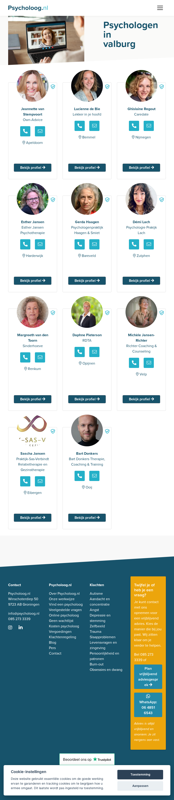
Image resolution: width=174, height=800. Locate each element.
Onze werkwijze (62, 599)
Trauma (95, 631)
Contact (55, 653)
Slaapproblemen (103, 637)
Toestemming (140, 774)
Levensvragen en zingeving (103, 645)
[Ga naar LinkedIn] (23, 628)
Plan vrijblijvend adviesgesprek (148, 676)
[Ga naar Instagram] (13, 628)
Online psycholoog (64, 615)
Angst (94, 609)
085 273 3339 (19, 618)
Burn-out (97, 664)
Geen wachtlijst (61, 620)
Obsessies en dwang (106, 669)
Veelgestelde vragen (65, 609)
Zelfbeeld (97, 626)
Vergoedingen (60, 631)
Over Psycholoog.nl (64, 593)
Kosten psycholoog (64, 626)
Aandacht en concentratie (100, 601)
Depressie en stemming (100, 618)
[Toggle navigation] (160, 8)
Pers (52, 647)
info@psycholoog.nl (23, 613)
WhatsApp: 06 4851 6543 (148, 707)
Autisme (96, 593)
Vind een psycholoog (66, 604)
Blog (52, 642)
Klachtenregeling (62, 637)
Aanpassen (140, 786)
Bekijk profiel (31, 167)
